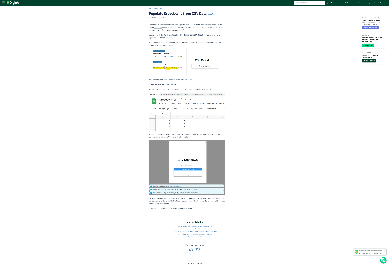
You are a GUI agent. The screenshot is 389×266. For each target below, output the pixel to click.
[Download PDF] (209, 14)
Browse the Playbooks (370, 27)
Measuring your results (195, 237)
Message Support (369, 60)
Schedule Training (364, 3)
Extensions (158, 8)
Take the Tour (368, 45)
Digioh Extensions (195, 229)
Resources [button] (335, 3)
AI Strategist (349, 3)
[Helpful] (191, 250)
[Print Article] (211, 14)
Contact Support (379, 3)
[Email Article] (213, 14)
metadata (188, 79)
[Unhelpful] (198, 250)
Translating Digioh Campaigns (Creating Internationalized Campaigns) (195, 231)
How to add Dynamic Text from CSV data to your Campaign (195, 234)
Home (150, 8)
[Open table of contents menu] (4, 2)
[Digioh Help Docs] (13, 2)
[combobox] (309, 3)
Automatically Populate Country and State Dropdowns (195, 226)
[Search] (326, 3)
